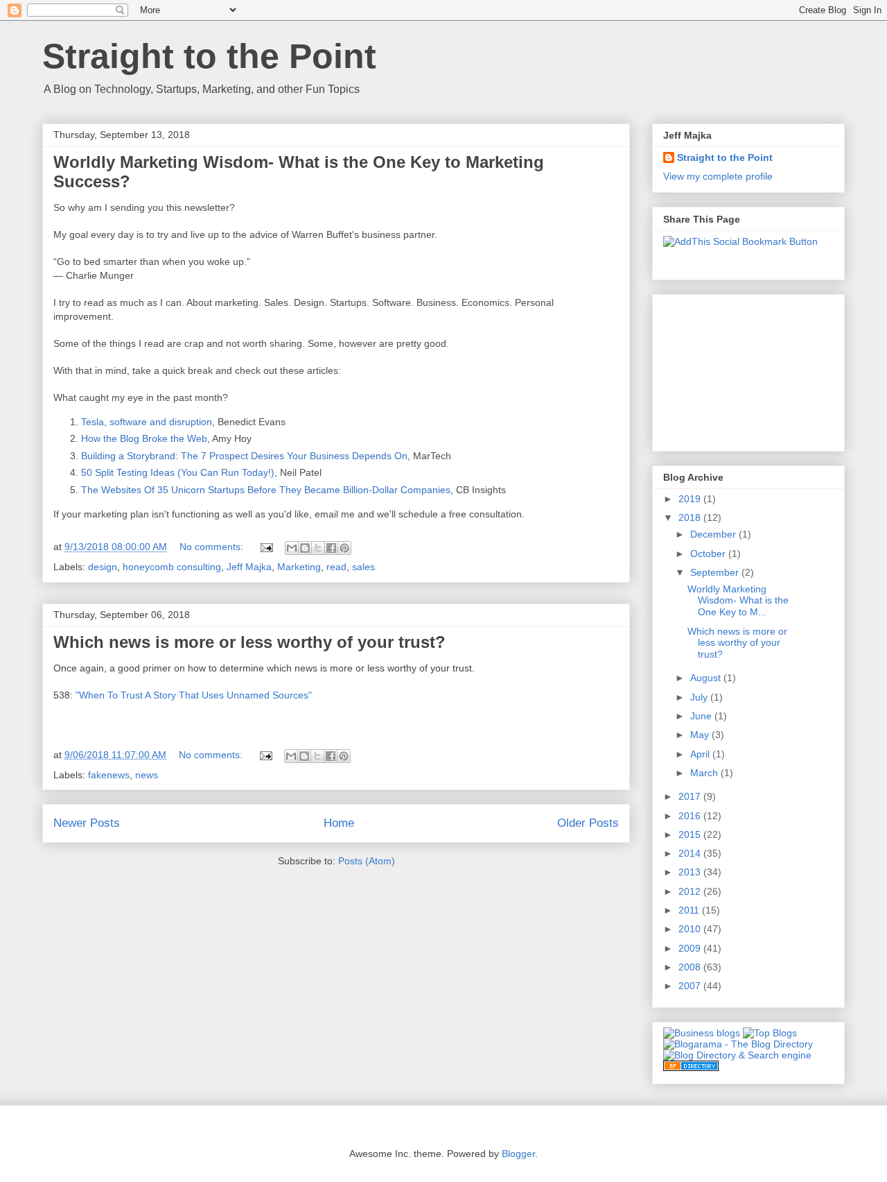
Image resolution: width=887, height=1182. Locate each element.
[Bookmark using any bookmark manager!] (740, 241)
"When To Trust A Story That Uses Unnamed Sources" (195, 695)
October (709, 553)
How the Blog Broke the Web (144, 438)
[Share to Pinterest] (344, 548)
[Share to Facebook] (331, 548)
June (702, 715)
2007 (690, 985)
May (701, 734)
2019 (690, 498)
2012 (690, 891)
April (701, 754)
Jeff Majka (249, 566)
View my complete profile (718, 176)
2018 (690, 517)
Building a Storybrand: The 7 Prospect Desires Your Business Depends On (244, 455)
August (706, 677)
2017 (690, 796)
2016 (690, 815)
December (714, 534)
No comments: (212, 546)
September (715, 572)
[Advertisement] (732, 369)
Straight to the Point (209, 56)
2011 (690, 910)
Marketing (299, 566)
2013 (690, 871)
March (705, 772)
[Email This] (292, 548)
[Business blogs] (701, 1032)
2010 (690, 928)
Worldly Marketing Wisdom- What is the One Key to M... (738, 600)
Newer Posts (86, 823)
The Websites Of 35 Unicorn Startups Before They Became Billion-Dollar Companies (265, 489)
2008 (690, 967)
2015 (690, 834)
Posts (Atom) (366, 860)
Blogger (518, 1153)
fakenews (109, 774)
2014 (690, 853)
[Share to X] (318, 548)
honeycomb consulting (172, 566)
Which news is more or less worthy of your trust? (249, 642)
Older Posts (588, 823)
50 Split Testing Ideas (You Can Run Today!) (177, 472)
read (336, 566)
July (700, 697)
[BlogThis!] (305, 548)
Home (339, 823)
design (102, 566)
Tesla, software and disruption (146, 421)
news (146, 774)
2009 (690, 948)
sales (363, 566)
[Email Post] (266, 546)
